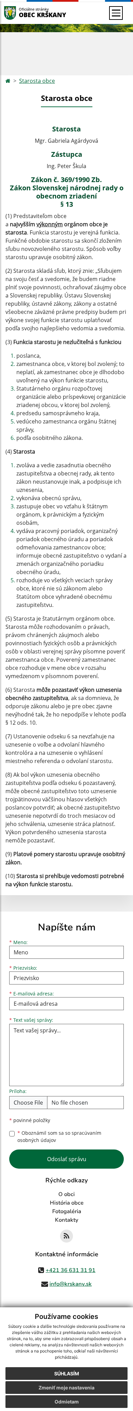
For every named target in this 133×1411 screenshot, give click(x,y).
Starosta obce (37, 81)
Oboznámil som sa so (59, 1136)
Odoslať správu (66, 1159)
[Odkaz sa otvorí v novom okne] (66, 1236)
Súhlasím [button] (66, 1373)
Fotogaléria (66, 1211)
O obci (66, 1194)
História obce (67, 1203)
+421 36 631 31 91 (70, 1270)
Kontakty (66, 1220)
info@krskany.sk (70, 1284)
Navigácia (20, 12)
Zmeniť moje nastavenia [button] (66, 1387)
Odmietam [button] (67, 1401)
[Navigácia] (116, 13)
